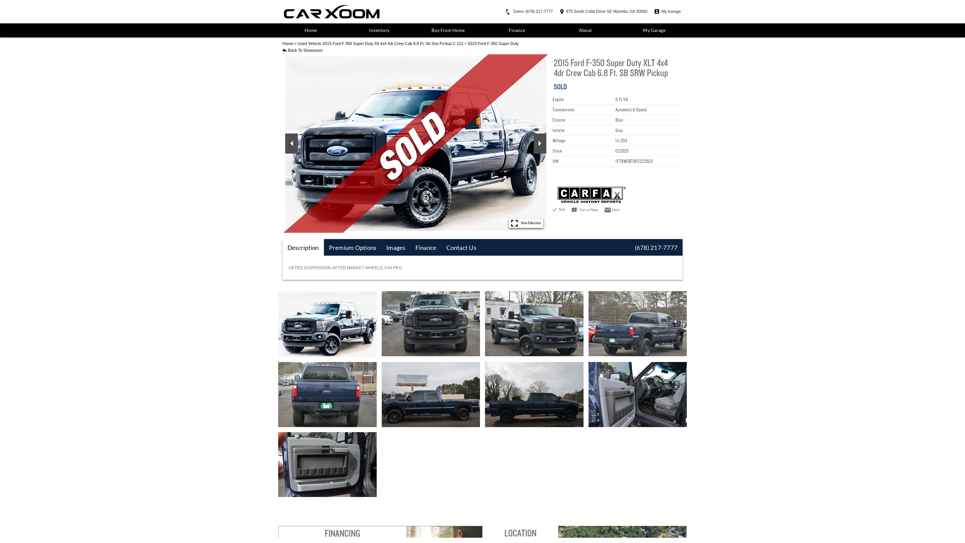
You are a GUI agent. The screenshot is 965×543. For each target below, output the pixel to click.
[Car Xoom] (331, 11)
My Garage (654, 30)
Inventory (379, 30)
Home (287, 43)
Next (540, 143)
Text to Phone (589, 210)
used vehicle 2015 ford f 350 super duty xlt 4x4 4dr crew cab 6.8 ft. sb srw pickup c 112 (380, 43)
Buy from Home (448, 30)
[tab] (303, 247)
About (585, 30)
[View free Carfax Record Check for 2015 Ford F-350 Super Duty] (592, 201)
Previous (291, 143)
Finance (517, 30)
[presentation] (303, 247)
